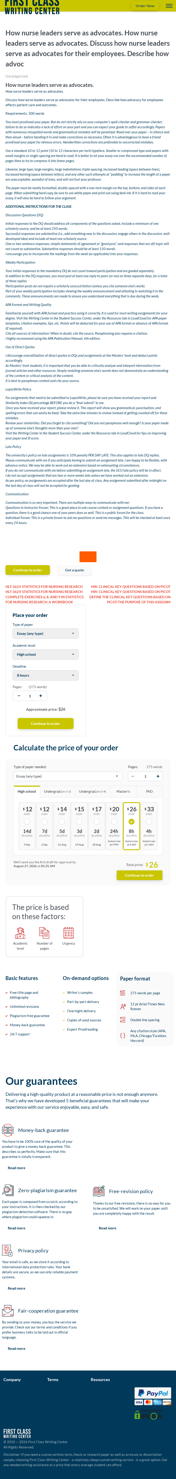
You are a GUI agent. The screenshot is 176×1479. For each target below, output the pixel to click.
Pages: (133, 767)
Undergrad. (57, 791)
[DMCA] (149, 1414)
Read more (16, 1168)
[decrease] (19, 696)
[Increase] (158, 776)
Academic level (24, 645)
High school (27, 791)
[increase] (41, 696)
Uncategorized (17, 76)
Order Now (145, 5)
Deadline (19, 666)
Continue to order (27, 570)
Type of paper (23, 624)
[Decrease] (132, 776)
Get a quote (74, 570)
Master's (123, 791)
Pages (17, 687)
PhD (149, 791)
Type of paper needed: (30, 767)
